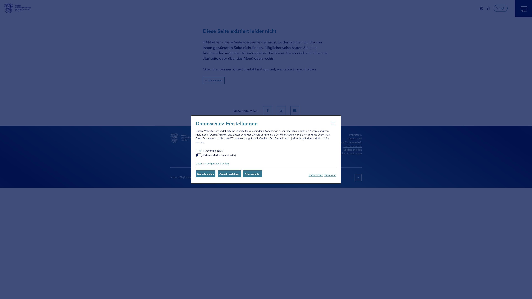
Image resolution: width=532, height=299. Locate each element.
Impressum (330, 174)
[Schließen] (333, 123)
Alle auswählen (252, 173)
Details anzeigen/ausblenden (212, 163)
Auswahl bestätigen (229, 173)
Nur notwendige (205, 173)
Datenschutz (316, 174)
